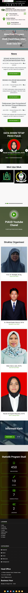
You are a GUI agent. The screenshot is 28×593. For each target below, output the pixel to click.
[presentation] (1, 150)
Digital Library (4, 532)
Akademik (4, 549)
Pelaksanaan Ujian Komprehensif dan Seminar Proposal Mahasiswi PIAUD (14, 105)
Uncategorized (5, 561)
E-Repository (4, 528)
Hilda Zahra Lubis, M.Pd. (14, 366)
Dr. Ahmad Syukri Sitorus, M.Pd (14, 322)
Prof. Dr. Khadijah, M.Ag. (14, 275)
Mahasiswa (5, 558)
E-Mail (2, 525)
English (6, 0)
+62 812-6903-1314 (14, 15)
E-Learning (3, 527)
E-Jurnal (3, 530)
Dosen (3, 555)
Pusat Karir (9, 436)
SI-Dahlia (3, 537)
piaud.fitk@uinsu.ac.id (21, 1)
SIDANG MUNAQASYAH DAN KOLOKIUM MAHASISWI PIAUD (14, 60)
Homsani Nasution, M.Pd (15, 63)
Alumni (3, 552)
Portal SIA (3, 533)
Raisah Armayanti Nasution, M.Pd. (14, 414)
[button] (25, 38)
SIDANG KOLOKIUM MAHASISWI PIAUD (14, 81)
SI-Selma (3, 535)
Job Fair (19, 436)
